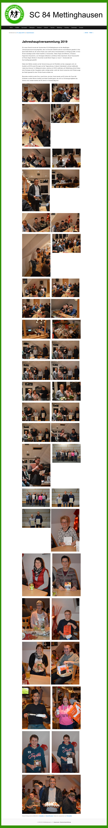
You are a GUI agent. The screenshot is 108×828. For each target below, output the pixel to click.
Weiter (91, 32)
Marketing (59, 27)
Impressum (56, 822)
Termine (52, 27)
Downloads (74, 27)
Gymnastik (24, 27)
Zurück (86, 32)
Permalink (69, 816)
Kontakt (81, 27)
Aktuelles (41, 816)
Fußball (17, 27)
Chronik (46, 27)
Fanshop (66, 27)
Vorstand (39, 27)
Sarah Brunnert (30, 32)
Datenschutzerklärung (65, 822)
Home (11, 27)
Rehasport (32, 27)
